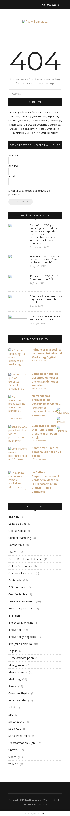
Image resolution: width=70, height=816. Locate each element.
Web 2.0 (13, 764)
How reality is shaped (21, 608)
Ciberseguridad (17, 530)
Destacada (14, 580)
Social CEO (14, 728)
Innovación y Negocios (22, 637)
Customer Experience (21, 573)
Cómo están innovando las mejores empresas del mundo (46, 299)
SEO (10, 714)
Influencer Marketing (20, 622)
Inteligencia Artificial (20, 644)
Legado (13, 651)
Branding (13, 516)
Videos (12, 757)
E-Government (17, 587)
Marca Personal (17, 672)
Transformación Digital (22, 743)
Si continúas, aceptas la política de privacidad (29, 192)
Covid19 (13, 552)
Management (16, 665)
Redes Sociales (17, 700)
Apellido (13, 166)
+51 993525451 (51, 4)
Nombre (13, 155)
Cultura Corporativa (20, 566)
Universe (13, 750)
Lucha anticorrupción (21, 658)
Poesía (12, 686)
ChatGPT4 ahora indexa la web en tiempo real (45, 318)
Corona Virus (16, 545)
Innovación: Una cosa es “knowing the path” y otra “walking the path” (45, 259)
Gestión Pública (17, 594)
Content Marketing (19, 538)
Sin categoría (16, 721)
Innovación (15, 629)
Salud (11, 707)
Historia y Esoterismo (21, 601)
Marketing (14, 679)
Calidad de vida (17, 523)
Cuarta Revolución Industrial (25, 559)
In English (14, 615)
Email (11, 176)
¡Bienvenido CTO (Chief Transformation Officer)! (44, 278)
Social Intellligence (19, 735)
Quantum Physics (18, 693)
